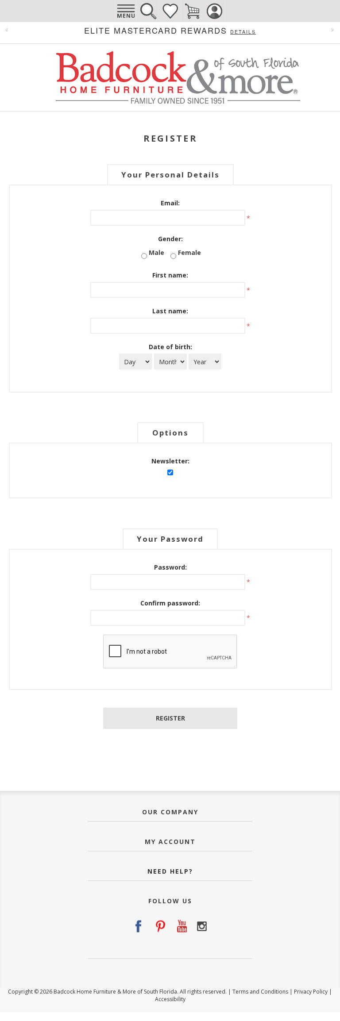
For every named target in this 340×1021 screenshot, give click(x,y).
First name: (170, 275)
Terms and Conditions (260, 991)
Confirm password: (170, 603)
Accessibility (170, 999)
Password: (170, 567)
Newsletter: (170, 461)
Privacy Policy (311, 991)
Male (156, 252)
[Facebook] (138, 926)
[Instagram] (202, 926)
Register (170, 718)
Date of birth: (170, 347)
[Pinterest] (159, 926)
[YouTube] (180, 926)
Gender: (170, 239)
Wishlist (170, 11)
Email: (170, 203)
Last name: (170, 311)
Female (189, 252)
